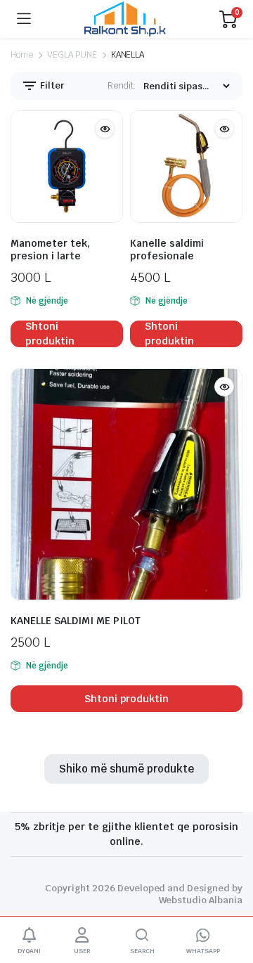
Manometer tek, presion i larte (50, 249)
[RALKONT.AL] (125, 19)
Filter (51, 85)
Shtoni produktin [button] (49, 334)
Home (22, 54)
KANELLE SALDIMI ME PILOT (76, 620)
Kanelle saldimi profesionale (167, 249)
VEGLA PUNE (72, 54)
